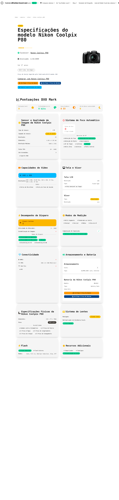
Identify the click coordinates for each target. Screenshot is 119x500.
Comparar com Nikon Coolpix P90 (33, 79)
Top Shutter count (63, 3)
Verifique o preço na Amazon (29, 83)
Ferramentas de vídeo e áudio (25, 3)
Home (16, 17)
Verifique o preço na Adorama (51, 83)
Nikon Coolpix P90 (39, 53)
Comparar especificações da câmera (30, 87)
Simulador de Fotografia (86, 3)
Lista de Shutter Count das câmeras (105, 3)
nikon (29, 17)
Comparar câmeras (47, 3)
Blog (74, 3)
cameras (22, 17)
